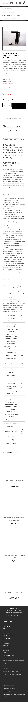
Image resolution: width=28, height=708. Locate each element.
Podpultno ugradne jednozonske (11, 87)
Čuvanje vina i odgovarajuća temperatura (11, 674)
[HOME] (2, 8)
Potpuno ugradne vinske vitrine (9, 683)
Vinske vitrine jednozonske (9, 95)
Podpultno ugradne (7, 83)
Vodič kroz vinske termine (8, 697)
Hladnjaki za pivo (6, 646)
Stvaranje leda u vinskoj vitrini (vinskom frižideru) (13, 694)
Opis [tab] (14, 114)
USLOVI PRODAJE (6, 633)
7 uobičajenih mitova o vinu (8, 685)
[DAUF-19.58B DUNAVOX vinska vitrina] (14, 466)
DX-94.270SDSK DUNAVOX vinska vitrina (14, 519)
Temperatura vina (6, 691)
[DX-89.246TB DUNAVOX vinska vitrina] (14, 578)
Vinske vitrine (6, 91)
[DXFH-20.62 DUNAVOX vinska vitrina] (14, 541)
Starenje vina (5, 663)
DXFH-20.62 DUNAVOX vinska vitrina (14, 556)
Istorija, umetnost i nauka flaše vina (10, 666)
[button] (11, 3)
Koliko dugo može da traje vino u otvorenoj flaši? (13, 660)
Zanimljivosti (5, 650)
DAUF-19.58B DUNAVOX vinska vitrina (14, 481)
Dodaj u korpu (19, 106)
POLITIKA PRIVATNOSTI (8, 635)
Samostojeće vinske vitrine (8, 688)
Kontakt (4, 628)
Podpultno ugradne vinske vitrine (10, 671)
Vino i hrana (5, 668)
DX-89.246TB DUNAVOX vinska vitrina (14, 593)
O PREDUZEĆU (6, 626)
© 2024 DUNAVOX (14, 705)
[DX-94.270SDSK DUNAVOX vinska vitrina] (14, 504)
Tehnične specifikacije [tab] (14, 119)
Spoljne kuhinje (6, 648)
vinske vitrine (16, 286)
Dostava (4, 631)
